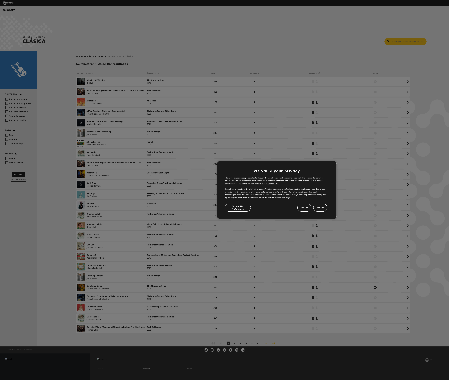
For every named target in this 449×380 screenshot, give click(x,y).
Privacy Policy (275, 180)
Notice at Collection (293, 180)
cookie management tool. (268, 183)
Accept (320, 207)
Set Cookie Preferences (238, 207)
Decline (304, 207)
